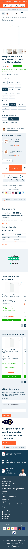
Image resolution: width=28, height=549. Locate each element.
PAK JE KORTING (14, 278)
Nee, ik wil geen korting (14, 281)
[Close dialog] (26, 266)
